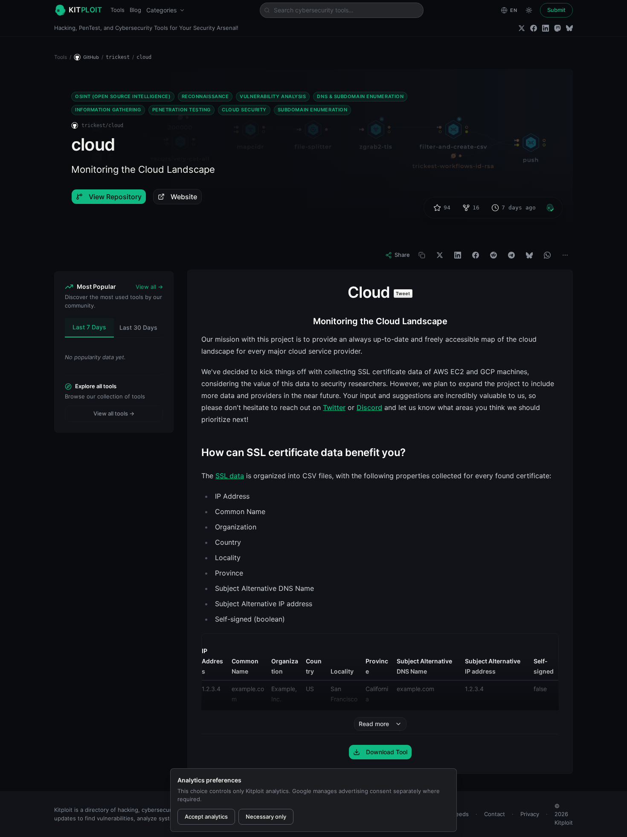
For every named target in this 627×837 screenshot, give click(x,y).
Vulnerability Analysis (273, 96)
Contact (494, 814)
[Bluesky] (569, 28)
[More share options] (565, 255)
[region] (380, 691)
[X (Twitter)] (521, 28)
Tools (117, 9)
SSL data (229, 475)
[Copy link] (422, 255)
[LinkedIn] (545, 28)
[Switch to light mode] (529, 10)
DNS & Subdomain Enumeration (360, 96)
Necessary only (266, 816)
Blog (135, 9)
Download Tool (386, 752)
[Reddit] (493, 255)
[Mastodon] (557, 28)
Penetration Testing (181, 110)
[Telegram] (511, 255)
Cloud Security (244, 110)
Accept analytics (206, 816)
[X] (439, 255)
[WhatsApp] (547, 255)
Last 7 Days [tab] (89, 327)
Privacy (529, 814)
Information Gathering (108, 110)
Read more (374, 723)
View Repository (115, 196)
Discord (369, 407)
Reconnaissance (205, 96)
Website (184, 196)
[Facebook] (533, 28)
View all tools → (113, 413)
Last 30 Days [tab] (138, 327)
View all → (149, 286)
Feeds (461, 814)
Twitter (334, 407)
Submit (556, 9)
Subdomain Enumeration (313, 110)
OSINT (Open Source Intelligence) (123, 96)
